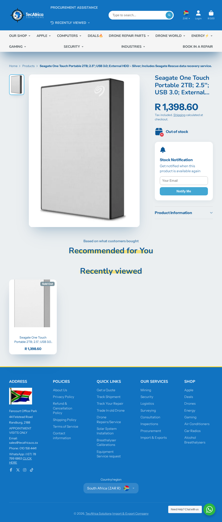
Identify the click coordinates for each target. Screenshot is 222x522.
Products (28, 66)
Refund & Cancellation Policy (62, 408)
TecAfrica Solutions (98, 513)
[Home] (26, 15)
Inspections (149, 424)
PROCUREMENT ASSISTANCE (74, 7)
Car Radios (192, 431)
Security (146, 397)
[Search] (169, 15)
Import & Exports (153, 437)
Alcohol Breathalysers (194, 439)
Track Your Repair (110, 403)
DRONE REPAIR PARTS (127, 35)
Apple (188, 390)
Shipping (179, 115)
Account (198, 15)
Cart (211, 15)
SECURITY (72, 46)
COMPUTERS (67, 35)
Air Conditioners (196, 424)
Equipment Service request (109, 454)
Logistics (147, 403)
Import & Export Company (130, 513)
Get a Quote (106, 390)
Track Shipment (109, 397)
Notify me (183, 191)
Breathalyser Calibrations (106, 442)
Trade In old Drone (111, 410)
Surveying (148, 410)
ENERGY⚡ (200, 35)
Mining (145, 390)
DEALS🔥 (95, 35)
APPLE (42, 35)
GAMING (16, 46)
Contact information (62, 435)
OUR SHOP (18, 35)
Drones (190, 403)
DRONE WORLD (168, 35)
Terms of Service (65, 426)
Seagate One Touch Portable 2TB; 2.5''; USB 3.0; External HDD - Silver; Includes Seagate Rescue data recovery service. (33, 317)
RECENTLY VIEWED (70, 22)
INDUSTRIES (131, 46)
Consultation (150, 417)
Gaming (190, 417)
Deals (188, 397)
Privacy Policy (63, 397)
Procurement (150, 431)
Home (13, 66)
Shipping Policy (64, 420)
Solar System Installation (107, 431)
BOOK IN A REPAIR (198, 46)
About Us (60, 390)
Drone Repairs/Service (109, 419)
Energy (189, 410)
